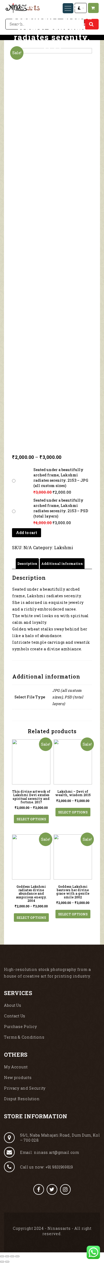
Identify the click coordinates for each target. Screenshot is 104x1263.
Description (27, 563)
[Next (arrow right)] (7, 1261)
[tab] (27, 563)
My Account (16, 1066)
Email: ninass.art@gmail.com (49, 1152)
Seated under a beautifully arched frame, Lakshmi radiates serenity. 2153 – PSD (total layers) (60, 508)
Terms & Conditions (24, 1037)
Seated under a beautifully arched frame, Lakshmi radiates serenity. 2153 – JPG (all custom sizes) (60, 477)
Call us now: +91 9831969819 (46, 1167)
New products (17, 1077)
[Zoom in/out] (17, 1256)
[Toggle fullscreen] (12, 1256)
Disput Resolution (22, 1098)
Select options (31, 819)
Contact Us (14, 1015)
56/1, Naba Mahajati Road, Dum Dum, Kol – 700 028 (60, 1138)
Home (13, 63)
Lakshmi (63, 547)
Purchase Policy (20, 1026)
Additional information (62, 563)
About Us (12, 1005)
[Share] (7, 1256)
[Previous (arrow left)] (2, 1261)
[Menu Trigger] (68, 8)
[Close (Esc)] (2, 1256)
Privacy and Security (25, 1088)
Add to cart (26, 532)
